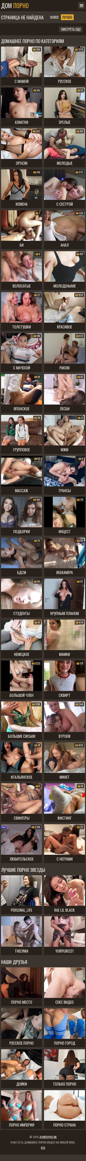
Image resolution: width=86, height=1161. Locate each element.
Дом (15, 5)
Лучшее (67, 17)
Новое (54, 17)
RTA (43, 1147)
